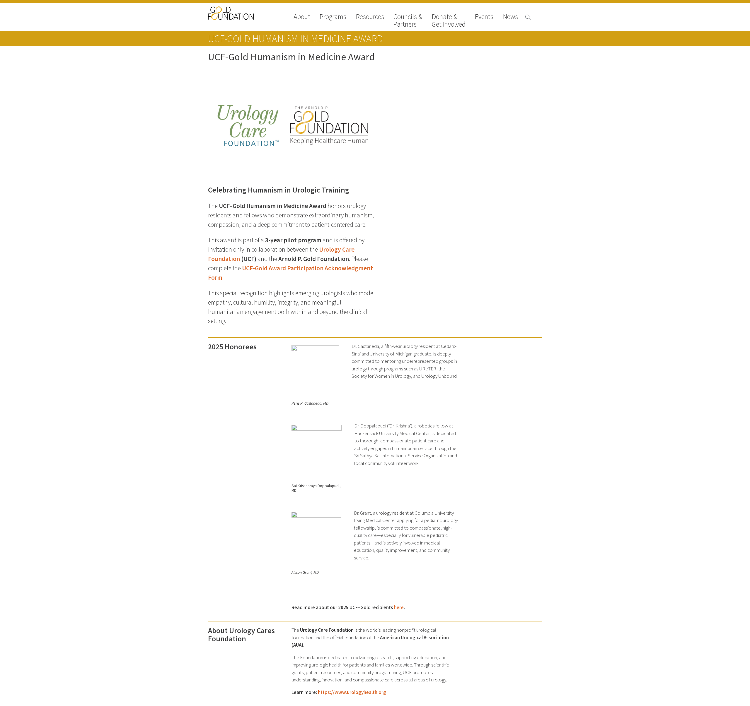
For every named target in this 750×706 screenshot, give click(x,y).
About (302, 17)
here (399, 607)
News (510, 17)
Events (484, 17)
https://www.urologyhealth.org (352, 692)
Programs (333, 17)
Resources (370, 17)
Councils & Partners (407, 20)
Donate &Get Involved (449, 20)
